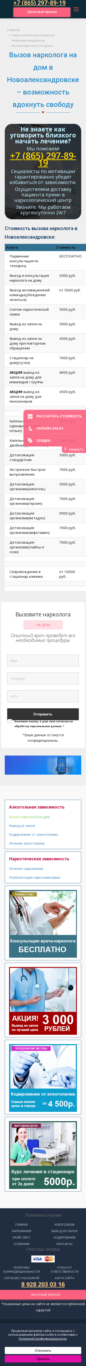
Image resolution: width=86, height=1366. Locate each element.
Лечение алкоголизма (27, 843)
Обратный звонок (42, 12)
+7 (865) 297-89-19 (43, 159)
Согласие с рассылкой (21, 1278)
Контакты (64, 1244)
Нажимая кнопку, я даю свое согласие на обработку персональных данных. (43, 724)
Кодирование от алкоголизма (33, 834)
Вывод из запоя (22, 825)
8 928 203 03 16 (43, 1284)
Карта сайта (64, 1278)
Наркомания (21, 1231)
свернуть (76, 449)
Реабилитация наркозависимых (34, 877)
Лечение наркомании (26, 868)
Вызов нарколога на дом (29, 816)
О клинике (22, 1244)
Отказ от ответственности (65, 1270)
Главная (21, 1225)
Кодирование (64, 1237)
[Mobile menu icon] (76, 9)
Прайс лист (21, 1237)
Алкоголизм (64, 1225)
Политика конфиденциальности (21, 1270)
